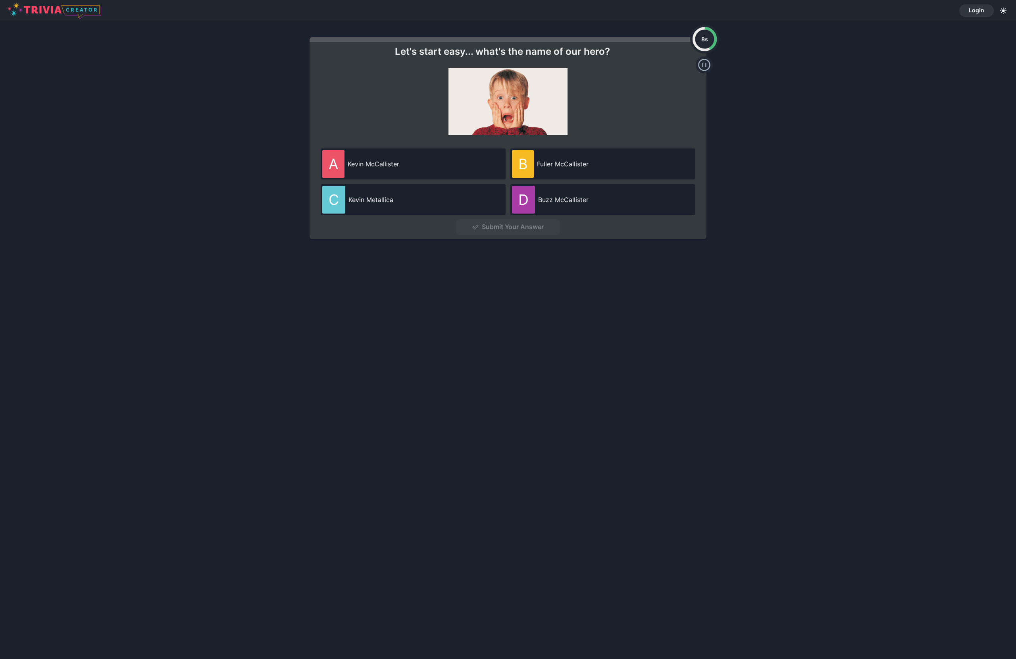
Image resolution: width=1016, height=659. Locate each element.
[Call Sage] (704, 64)
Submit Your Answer (513, 227)
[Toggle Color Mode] (1003, 10)
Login (976, 10)
